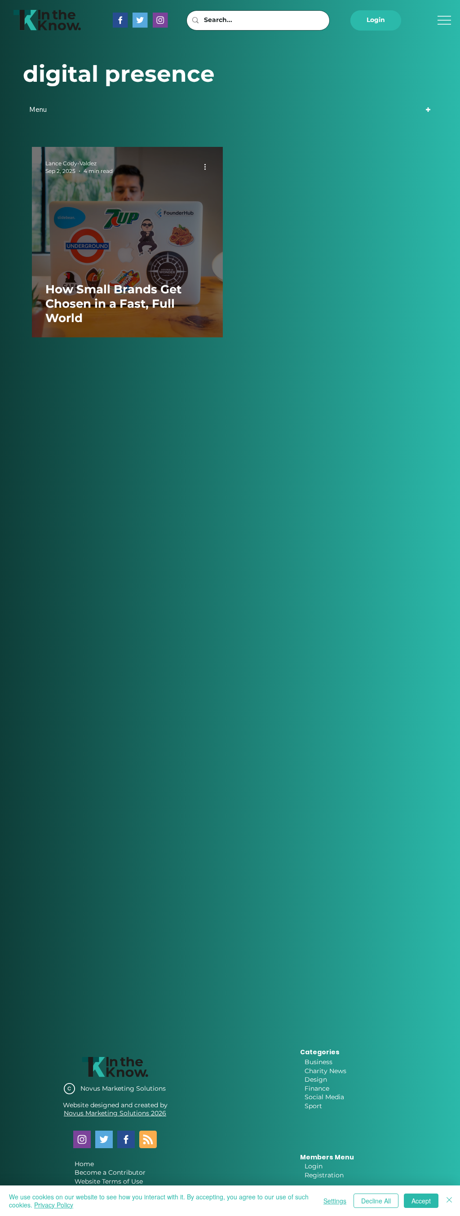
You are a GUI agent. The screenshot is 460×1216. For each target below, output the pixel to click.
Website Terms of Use (109, 1181)
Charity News (325, 1071)
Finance (317, 1088)
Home (84, 1164)
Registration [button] (324, 1175)
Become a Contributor (110, 1172)
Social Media (324, 1097)
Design (316, 1079)
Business (318, 1062)
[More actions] (208, 166)
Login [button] (314, 1166)
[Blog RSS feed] (148, 1140)
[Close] (449, 1201)
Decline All (376, 1200)
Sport (313, 1106)
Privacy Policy (53, 1204)
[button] (375, 20)
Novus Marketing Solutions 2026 (115, 1113)
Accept (421, 1200)
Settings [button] (334, 1200)
